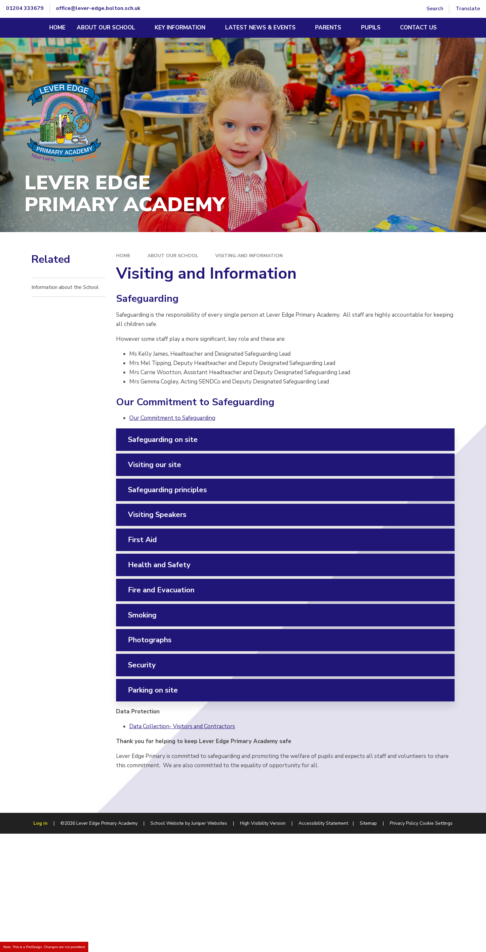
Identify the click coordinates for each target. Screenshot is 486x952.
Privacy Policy (404, 823)
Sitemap (368, 823)
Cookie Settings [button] (436, 823)
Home (123, 256)
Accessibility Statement (323, 823)
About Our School (172, 256)
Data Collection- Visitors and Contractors (182, 726)
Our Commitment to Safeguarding (172, 418)
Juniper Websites (209, 823)
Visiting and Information (249, 256)
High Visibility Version (263, 823)
